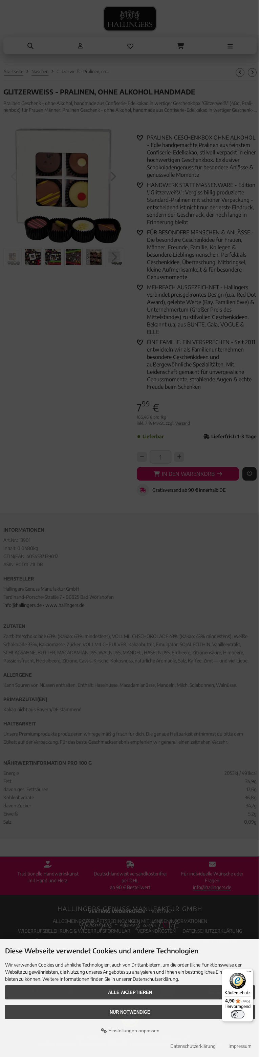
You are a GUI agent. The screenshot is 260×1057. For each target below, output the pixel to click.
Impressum (240, 1046)
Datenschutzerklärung (193, 1046)
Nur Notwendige (130, 1012)
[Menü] (249, 973)
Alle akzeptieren (130, 992)
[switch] (237, 1014)
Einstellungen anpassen (133, 1030)
